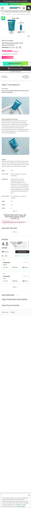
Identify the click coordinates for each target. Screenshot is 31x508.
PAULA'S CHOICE (7, 41)
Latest (5, 255)
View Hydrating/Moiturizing (14, 299)
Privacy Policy (21, 506)
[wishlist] (17, 47)
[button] (28, 7)
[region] (15, 500)
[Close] (29, 495)
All (2, 255)
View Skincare (8, 295)
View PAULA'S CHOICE (11, 305)
